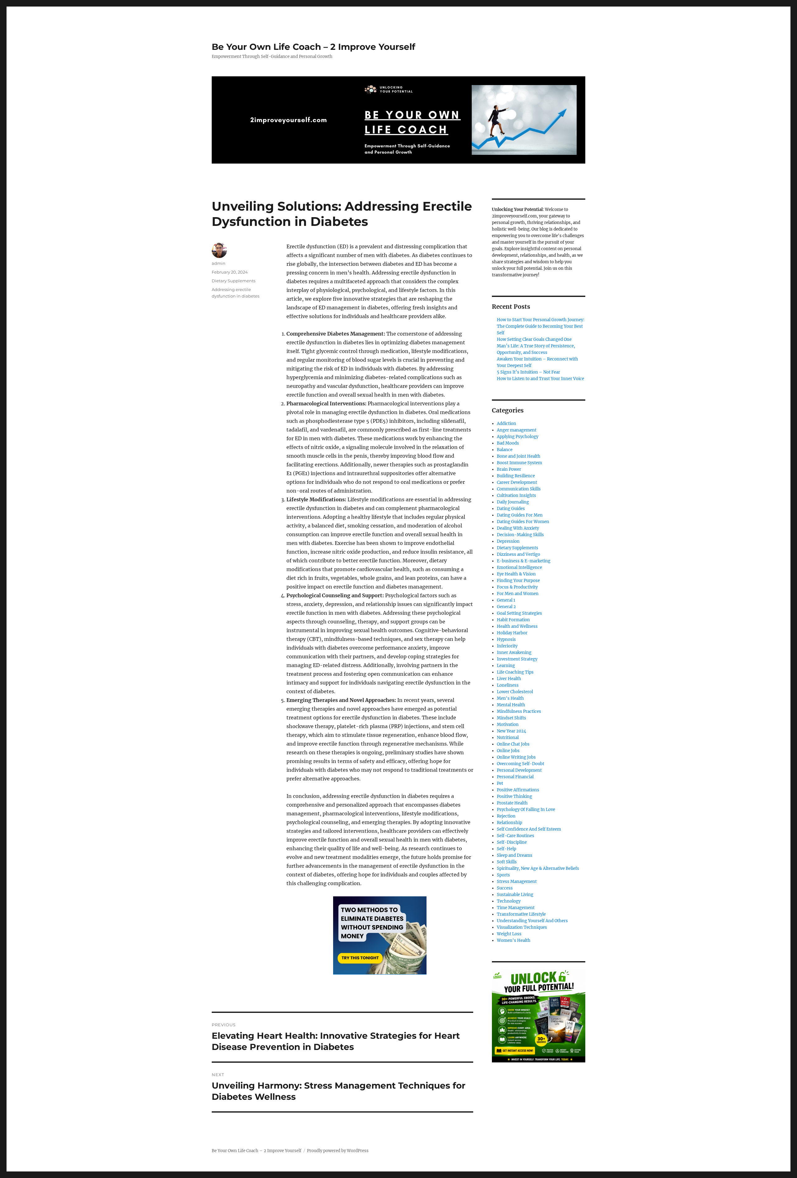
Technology (509, 901)
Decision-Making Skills (520, 534)
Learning (506, 665)
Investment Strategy (517, 659)
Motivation (508, 724)
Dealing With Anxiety (518, 528)
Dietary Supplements (233, 280)
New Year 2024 (511, 731)
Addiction (506, 423)
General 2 (506, 606)
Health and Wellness (517, 626)
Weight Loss (509, 934)
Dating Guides (511, 508)
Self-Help (506, 848)
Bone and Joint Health (518, 456)
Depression (508, 541)
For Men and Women (518, 593)
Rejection (506, 816)
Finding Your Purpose (518, 580)
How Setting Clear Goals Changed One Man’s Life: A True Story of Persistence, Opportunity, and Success (536, 346)
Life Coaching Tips (515, 672)
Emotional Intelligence (519, 567)
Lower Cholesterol (515, 691)
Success (505, 888)
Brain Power (509, 469)
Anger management (516, 430)
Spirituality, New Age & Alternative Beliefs (538, 868)
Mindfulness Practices (519, 711)
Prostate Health (512, 803)
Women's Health (514, 940)
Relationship (509, 822)
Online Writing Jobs (516, 757)
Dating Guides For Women (523, 521)
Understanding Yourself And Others (532, 920)
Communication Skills (519, 489)
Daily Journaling (513, 502)
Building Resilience (516, 476)
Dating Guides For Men (520, 515)
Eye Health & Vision (516, 574)
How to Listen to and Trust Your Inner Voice (540, 378)
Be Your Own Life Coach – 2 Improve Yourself (313, 46)
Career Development (517, 482)
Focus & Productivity (517, 587)
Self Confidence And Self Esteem (529, 829)
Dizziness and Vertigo (518, 554)
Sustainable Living (515, 894)
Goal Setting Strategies (519, 613)
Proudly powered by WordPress (338, 1150)
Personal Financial (515, 777)
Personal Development (519, 770)
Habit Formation (513, 619)
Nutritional (508, 737)
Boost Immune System (519, 462)
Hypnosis (506, 639)
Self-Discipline (512, 842)
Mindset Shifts (511, 718)
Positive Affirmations (518, 790)
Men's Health (510, 698)
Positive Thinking (514, 796)
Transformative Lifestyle (521, 914)
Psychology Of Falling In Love (526, 809)
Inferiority (507, 646)
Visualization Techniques (522, 927)
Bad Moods (508, 443)
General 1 (506, 600)
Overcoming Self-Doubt (520, 763)
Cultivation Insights (516, 495)
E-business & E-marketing (523, 561)
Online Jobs (508, 750)
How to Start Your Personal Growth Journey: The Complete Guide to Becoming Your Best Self (540, 326)
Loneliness (508, 685)
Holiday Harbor (512, 633)
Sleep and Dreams (514, 855)
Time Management (516, 907)
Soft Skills (507, 862)
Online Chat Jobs (513, 744)
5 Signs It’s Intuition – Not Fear (528, 372)
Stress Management (517, 881)
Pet (500, 783)
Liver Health (509, 678)
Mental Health (511, 705)
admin (218, 263)
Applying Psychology (517, 436)
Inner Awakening (514, 652)
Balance (504, 449)
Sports (503, 875)
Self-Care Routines (515, 835)
